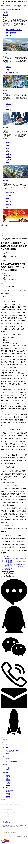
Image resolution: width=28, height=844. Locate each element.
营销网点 (8, 110)
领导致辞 (8, 151)
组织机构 (8, 154)
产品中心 (5, 15)
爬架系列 (8, 36)
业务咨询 (5, 90)
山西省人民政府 (4, 821)
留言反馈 (16, 5)
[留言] (14, 592)
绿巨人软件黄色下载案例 (12, 73)
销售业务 (8, 104)
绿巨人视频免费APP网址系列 (14, 30)
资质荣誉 (8, 148)
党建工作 (8, 195)
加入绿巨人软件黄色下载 (7, 5)
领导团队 (8, 145)
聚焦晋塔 (8, 142)
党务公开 (8, 207)
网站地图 (3, 842)
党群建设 (5, 180)
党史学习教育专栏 (11, 192)
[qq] (14, 619)
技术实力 (5, 53)
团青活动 (8, 204)
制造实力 (8, 70)
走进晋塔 (5, 127)
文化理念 (8, 157)
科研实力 (8, 67)
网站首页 (5, 12)
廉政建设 (8, 198)
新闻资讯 (8, 163)
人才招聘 (8, 160)
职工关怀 (8, 201)
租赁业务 (8, 107)
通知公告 (8, 252)
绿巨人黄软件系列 (11, 33)
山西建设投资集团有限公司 (7, 822)
